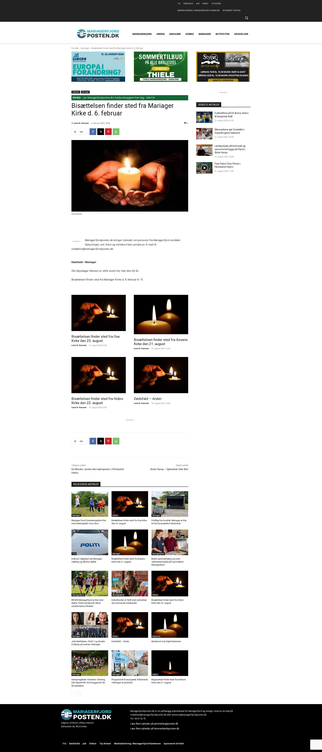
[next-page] (79, 694)
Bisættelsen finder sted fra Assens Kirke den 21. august (161, 342)
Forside (75, 48)
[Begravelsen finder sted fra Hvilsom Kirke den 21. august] (169, 663)
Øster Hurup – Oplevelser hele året (169, 469)
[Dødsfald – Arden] (161, 375)
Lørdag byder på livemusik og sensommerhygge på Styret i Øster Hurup (230, 149)
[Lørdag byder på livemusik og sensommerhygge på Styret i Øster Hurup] (204, 150)
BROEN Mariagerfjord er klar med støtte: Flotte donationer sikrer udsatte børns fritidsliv (87, 603)
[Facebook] (93, 131)
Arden (115, 636)
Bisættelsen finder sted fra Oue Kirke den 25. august (95, 339)
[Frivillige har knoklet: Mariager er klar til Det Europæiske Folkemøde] (169, 504)
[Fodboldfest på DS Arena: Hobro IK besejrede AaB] (204, 117)
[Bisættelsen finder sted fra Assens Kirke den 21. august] (161, 314)
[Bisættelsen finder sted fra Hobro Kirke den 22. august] (98, 375)
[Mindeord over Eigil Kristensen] (169, 625)
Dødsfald (75, 92)
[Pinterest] (108, 131)
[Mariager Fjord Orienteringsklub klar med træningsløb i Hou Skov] (89, 504)
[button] (247, 18)
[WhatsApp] (116, 131)
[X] (100, 131)
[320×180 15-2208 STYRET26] (223, 80)
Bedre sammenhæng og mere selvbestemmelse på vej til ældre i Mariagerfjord (167, 562)
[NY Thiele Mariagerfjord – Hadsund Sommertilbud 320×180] (160, 80)
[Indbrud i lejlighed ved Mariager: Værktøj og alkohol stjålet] (89, 542)
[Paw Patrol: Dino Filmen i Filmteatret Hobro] (204, 168)
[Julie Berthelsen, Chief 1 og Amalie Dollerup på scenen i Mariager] (89, 625)
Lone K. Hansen (81, 123)
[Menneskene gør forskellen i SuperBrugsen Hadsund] (204, 133)
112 (73, 553)
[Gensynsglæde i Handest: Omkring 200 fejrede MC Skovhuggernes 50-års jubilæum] (89, 663)
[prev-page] (73, 694)
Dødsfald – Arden (148, 399)
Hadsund (156, 636)
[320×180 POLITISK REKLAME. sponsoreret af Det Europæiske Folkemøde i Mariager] (98, 80)
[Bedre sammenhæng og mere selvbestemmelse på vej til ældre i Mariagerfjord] (169, 542)
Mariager (85, 48)
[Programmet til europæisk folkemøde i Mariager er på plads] (130, 663)
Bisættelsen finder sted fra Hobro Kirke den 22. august (97, 401)
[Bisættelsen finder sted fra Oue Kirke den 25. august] (98, 313)
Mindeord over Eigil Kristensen (166, 641)
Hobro (115, 515)
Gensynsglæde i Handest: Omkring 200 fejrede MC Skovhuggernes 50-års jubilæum (88, 682)
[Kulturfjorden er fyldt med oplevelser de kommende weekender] (130, 583)
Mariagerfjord (158, 553)
